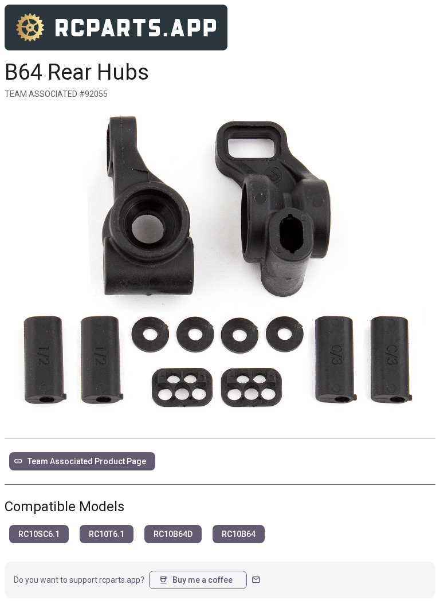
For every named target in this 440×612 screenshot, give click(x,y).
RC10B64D (173, 534)
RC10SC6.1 (39, 534)
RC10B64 (239, 534)
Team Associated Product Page (80, 461)
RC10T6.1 (106, 534)
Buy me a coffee (196, 580)
